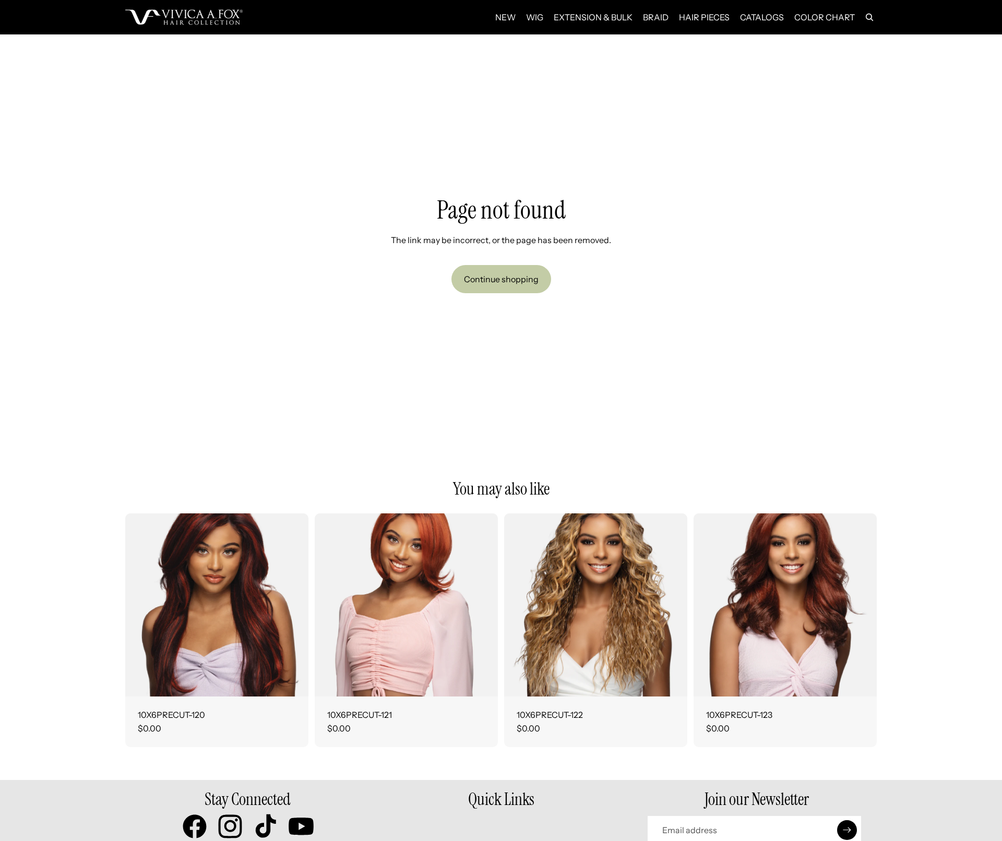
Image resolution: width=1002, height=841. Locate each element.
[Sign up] (847, 830)
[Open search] (869, 17)
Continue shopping (501, 279)
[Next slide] (292, 604)
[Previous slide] (141, 604)
